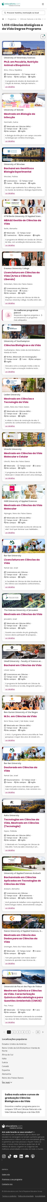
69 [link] (38, 1032)
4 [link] (23, 1032)
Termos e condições (9, 1196)
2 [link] (13, 1032)
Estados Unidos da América (14, 1044)
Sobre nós (6, 1174)
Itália (4, 1058)
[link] (43, 1032)
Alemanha (6, 1074)
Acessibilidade (40, 1196)
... (33, 1032)
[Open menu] (43, 4)
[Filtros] (43, 37)
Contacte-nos (7, 1184)
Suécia (5, 1062)
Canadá (5, 1066)
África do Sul (7, 1054)
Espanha (6, 1070)
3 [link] (18, 1032)
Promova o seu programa (12, 1179)
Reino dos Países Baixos (13, 1078)
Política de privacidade (26, 1196)
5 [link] (28, 1032)
